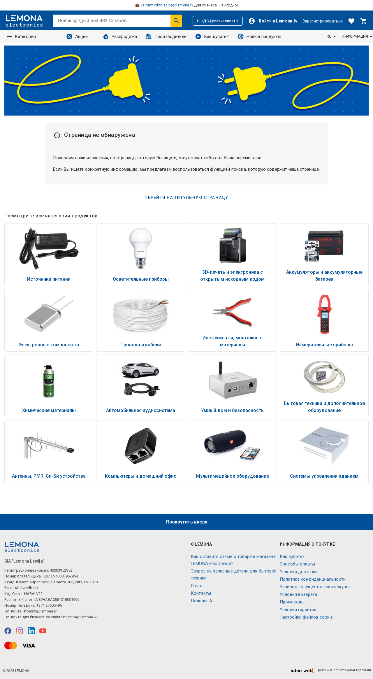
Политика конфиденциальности (313, 579)
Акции (81, 36)
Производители (170, 36)
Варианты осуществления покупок (315, 586)
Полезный (201, 600)
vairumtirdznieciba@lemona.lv (167, 5)
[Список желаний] (351, 21)
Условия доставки (299, 571)
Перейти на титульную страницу (186, 197)
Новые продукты (264, 36)
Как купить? (216, 36)
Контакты (201, 593)
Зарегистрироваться (322, 21)
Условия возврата (298, 594)
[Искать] (176, 21)
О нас (196, 585)
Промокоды (292, 602)
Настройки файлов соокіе (306, 617)
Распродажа (124, 36)
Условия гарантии (298, 609)
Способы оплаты (297, 564)
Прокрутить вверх (186, 522)
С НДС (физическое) (216, 21)
